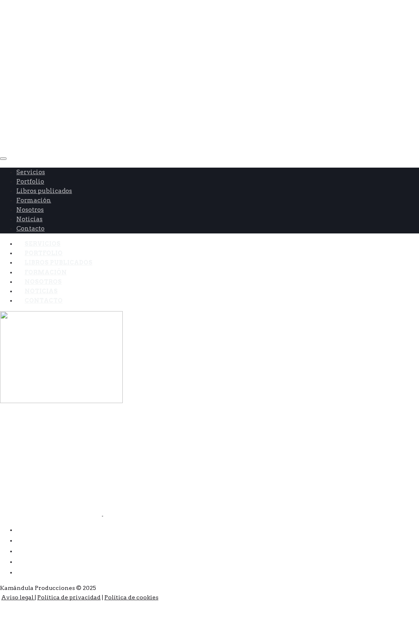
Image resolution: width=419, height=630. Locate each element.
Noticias (29, 219)
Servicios (30, 172)
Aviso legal (18, 597)
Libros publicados (44, 191)
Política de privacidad (69, 597)
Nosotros (30, 209)
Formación (33, 200)
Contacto (44, 300)
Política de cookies (131, 597)
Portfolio (30, 181)
